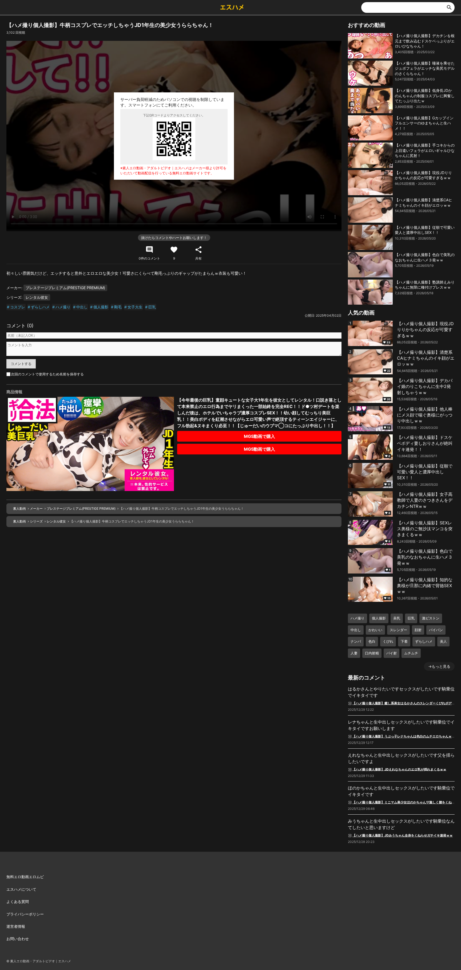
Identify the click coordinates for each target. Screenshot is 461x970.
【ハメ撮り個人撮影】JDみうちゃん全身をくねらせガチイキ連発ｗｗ (402, 835)
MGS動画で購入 (259, 436)
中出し (82, 307)
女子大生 (135, 307)
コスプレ (17, 307)
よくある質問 (17, 901)
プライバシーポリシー (25, 914)
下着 (404, 641)
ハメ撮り (62, 307)
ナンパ (356, 641)
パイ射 (391, 653)
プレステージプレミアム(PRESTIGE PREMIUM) (65, 287)
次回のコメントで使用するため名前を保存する (47, 374)
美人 (443, 641)
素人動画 (19, 508)
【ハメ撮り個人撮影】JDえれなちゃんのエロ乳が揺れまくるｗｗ (399, 769)
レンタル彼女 (37, 297)
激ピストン (430, 618)
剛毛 (118, 307)
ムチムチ (411, 653)
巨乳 (152, 307)
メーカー (36, 508)
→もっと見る (439, 666)
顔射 (418, 630)
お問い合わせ (17, 938)
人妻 (354, 653)
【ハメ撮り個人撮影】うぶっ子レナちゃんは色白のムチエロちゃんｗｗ (403, 736)
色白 (371, 641)
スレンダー (398, 630)
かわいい (375, 630)
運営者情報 (15, 926)
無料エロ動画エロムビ (25, 876)
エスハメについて (21, 889)
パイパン (436, 630)
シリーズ (36, 521)
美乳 (396, 618)
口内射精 (372, 653)
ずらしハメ (40, 307)
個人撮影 (100, 307)
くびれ (388, 641)
